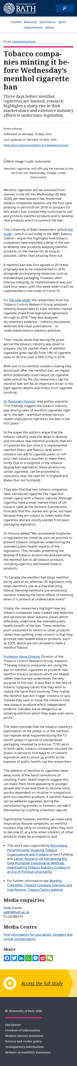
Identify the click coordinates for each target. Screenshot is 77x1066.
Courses (15, 22)
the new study (19, 300)
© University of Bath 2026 (23, 1011)
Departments (33, 27)
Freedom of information (22, 1030)
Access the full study (42, 983)
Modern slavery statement (24, 1036)
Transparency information (24, 1047)
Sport (62, 22)
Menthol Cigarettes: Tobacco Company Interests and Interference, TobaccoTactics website (39, 885)
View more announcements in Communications (36, 145)
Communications (24, 41)
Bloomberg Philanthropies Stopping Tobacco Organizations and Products (37, 849)
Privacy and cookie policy (23, 1041)
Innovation (47, 22)
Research (30, 22)
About (49, 27)
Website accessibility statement (28, 1052)
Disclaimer (13, 1025)
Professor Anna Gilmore (22, 656)
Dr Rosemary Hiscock (19, 401)
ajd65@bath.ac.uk (16, 912)
